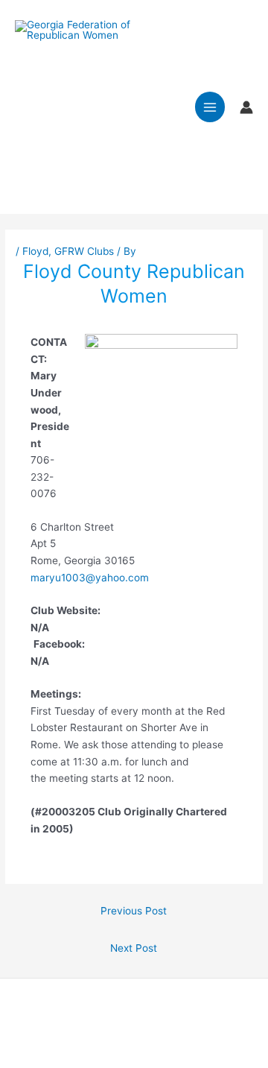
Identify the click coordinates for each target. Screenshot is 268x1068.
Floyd (35, 251)
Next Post (133, 948)
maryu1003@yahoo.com (90, 578)
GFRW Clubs (84, 251)
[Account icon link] (246, 107)
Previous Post (133, 911)
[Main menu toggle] (210, 107)
